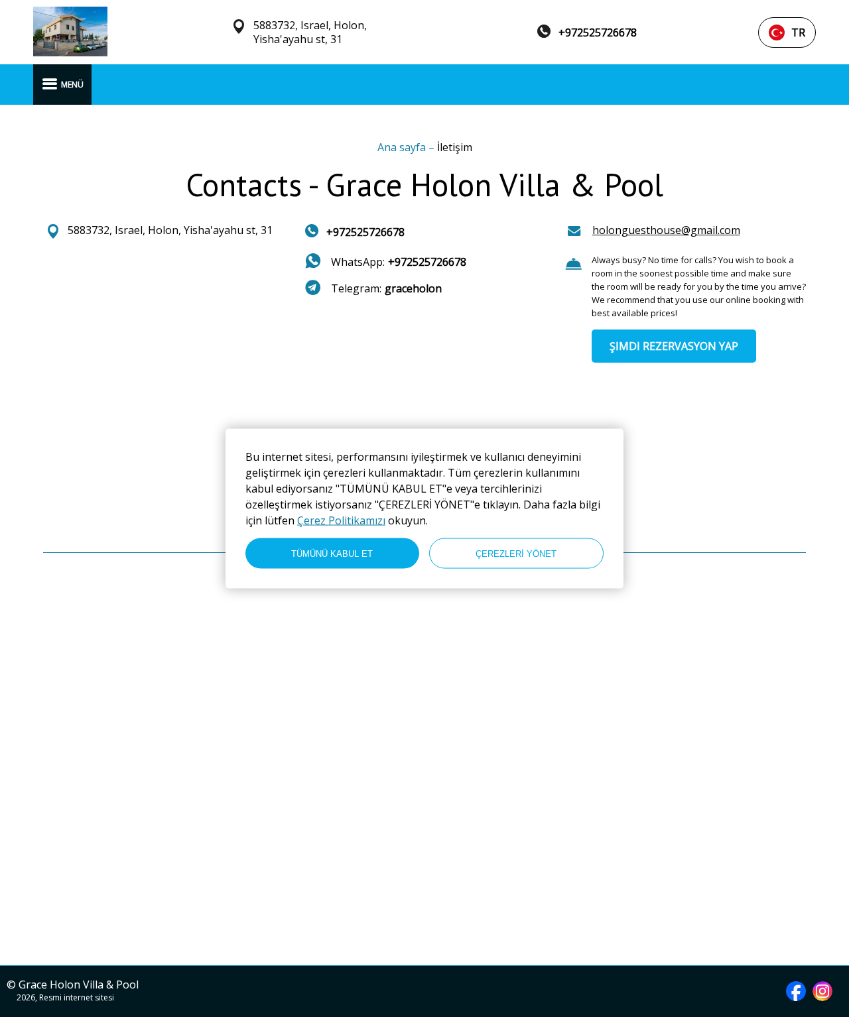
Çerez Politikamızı (341, 520)
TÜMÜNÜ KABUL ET (332, 553)
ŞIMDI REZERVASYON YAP (674, 346)
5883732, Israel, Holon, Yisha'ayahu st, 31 (310, 32)
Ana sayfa (402, 147)
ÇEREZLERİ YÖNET (516, 553)
